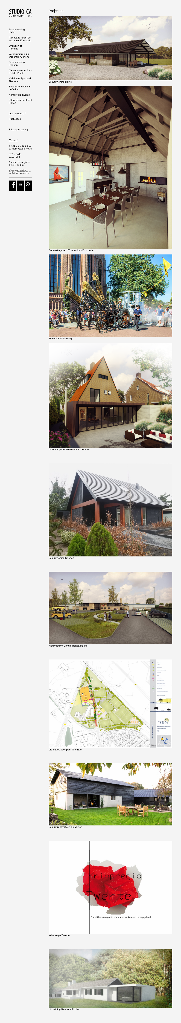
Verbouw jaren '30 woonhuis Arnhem (19, 55)
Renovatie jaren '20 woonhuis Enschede (20, 39)
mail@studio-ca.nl (22, 148)
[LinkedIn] (20, 190)
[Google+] (28, 190)
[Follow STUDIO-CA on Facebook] (12, 190)
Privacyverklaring (18, 129)
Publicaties (15, 118)
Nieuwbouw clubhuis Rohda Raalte (20, 71)
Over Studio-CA (17, 113)
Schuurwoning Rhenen (17, 63)
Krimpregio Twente (19, 94)
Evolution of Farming (15, 47)
